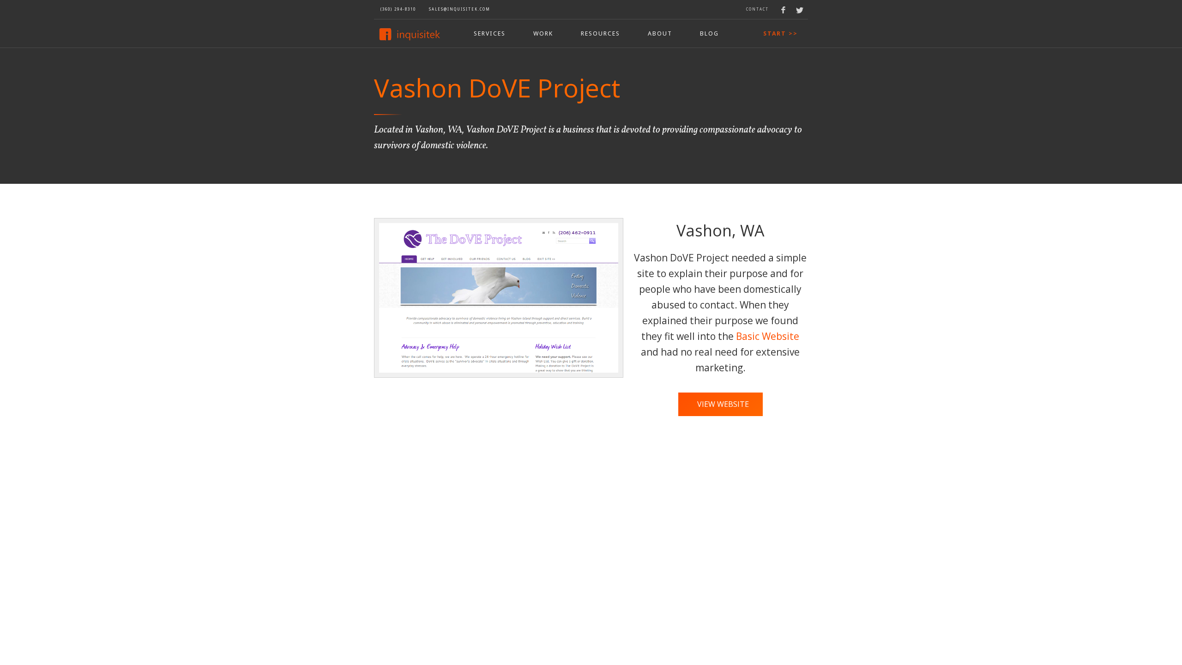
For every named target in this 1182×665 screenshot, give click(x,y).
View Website (723, 404)
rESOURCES (600, 33)
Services (490, 33)
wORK (543, 33)
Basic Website (767, 336)
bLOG (709, 33)
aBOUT (660, 33)
